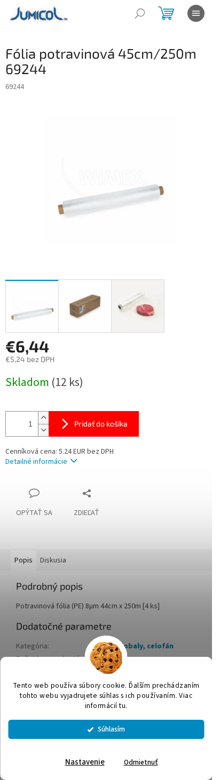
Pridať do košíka (101, 423)
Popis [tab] (23, 560)
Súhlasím (111, 729)
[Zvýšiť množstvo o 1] (43, 418)
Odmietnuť (141, 762)
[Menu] (196, 13)
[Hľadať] (140, 13)
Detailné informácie (36, 461)
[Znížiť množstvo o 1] (43, 430)
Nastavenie (85, 762)
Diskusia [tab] (53, 560)
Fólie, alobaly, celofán (134, 646)
